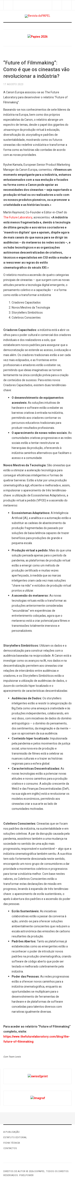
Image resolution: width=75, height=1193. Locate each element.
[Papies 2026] (38, 37)
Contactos (10, 1148)
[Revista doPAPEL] (37, 16)
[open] (8, 5)
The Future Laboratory (17, 217)
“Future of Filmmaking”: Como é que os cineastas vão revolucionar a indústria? (36, 69)
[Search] (66, 5)
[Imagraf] (37, 1098)
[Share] (57, 5)
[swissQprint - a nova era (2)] (38, 1076)
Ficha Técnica (11, 1143)
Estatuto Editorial (15, 1137)
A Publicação (11, 1132)
